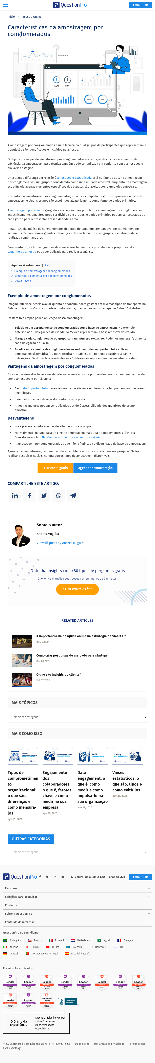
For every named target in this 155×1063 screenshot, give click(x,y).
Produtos (11, 905)
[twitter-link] (47, 877)
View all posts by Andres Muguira (61, 543)
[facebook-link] (40, 877)
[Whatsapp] (58, 495)
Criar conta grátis (55, 468)
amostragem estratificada (74, 178)
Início (11, 16)
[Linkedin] (15, 495)
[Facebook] (29, 495)
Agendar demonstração (95, 468)
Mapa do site (82, 1043)
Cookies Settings (12, 1048)
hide (46, 265)
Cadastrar (140, 5)
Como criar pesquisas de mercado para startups (72, 655)
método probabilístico (34, 388)
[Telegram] (73, 495)
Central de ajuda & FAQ (90, 877)
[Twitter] (44, 495)
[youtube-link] (63, 877)
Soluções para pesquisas (21, 897)
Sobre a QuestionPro (18, 913)
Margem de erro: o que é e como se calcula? (71, 437)
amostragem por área (25, 210)
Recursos (11, 888)
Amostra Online (32, 16)
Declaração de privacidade (109, 1043)
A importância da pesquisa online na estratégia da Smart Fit (81, 636)
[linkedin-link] (55, 877)
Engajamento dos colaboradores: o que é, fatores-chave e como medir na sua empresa (58, 790)
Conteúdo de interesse (20, 922)
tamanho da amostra (22, 251)
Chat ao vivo (117, 877)
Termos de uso (137, 1043)
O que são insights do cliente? (58, 674)
